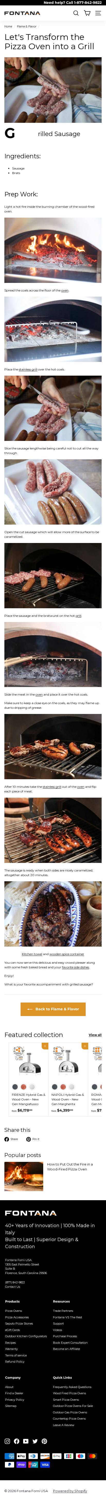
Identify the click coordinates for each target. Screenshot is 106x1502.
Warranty (11, 1349)
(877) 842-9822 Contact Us (15, 1285)
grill (78, 616)
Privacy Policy (14, 1399)
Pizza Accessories (17, 1317)
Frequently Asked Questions (72, 1387)
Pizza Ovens (13, 1311)
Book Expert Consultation (70, 1342)
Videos (57, 1330)
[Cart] (87, 13)
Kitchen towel (32, 954)
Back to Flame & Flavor (56, 1009)
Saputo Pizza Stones (19, 1323)
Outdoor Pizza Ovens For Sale (73, 1406)
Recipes (10, 1342)
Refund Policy (14, 1361)
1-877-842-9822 (88, 2)
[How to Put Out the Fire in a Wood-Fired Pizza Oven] (23, 1176)
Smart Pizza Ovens (66, 1399)
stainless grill (28, 369)
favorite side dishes (75, 967)
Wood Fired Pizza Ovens (69, 1393)
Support (58, 1323)
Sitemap (10, 1406)
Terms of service (16, 1355)
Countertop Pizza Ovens (69, 1418)
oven (64, 290)
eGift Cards (12, 1330)
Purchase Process (65, 1336)
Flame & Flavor (26, 26)
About (9, 1387)
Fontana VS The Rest (67, 1317)
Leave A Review (63, 1425)
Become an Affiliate (66, 1349)
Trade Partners (63, 1311)
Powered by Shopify (70, 1491)
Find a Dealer (14, 1393)
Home (8, 26)
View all (95, 1035)
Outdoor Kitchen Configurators (26, 1336)
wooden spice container (66, 954)
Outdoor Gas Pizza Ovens (70, 1412)
